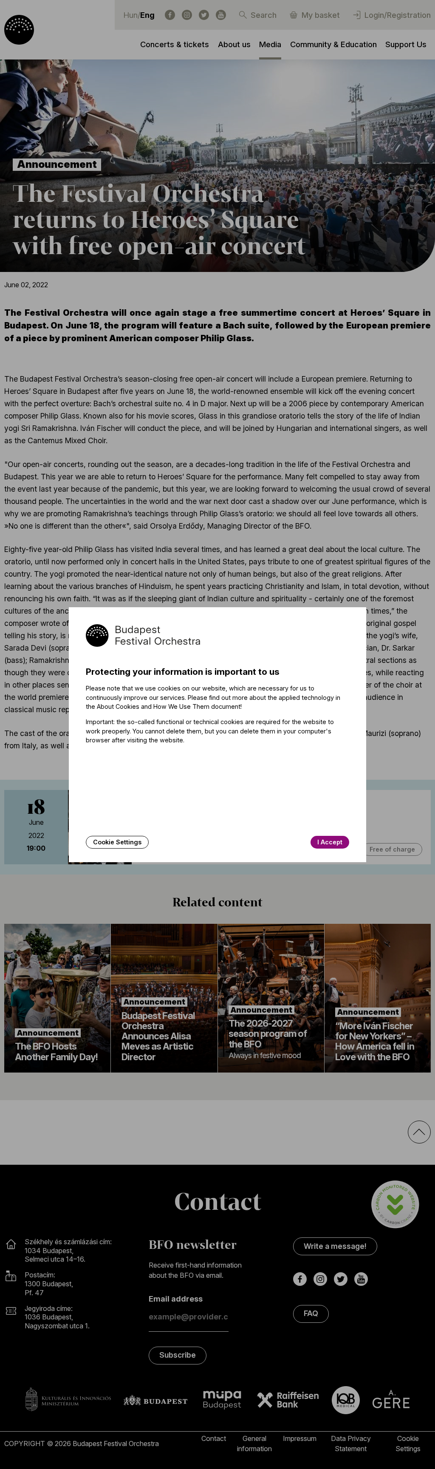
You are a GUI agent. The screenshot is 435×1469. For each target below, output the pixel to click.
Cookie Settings (117, 842)
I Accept (329, 842)
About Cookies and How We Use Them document (168, 706)
